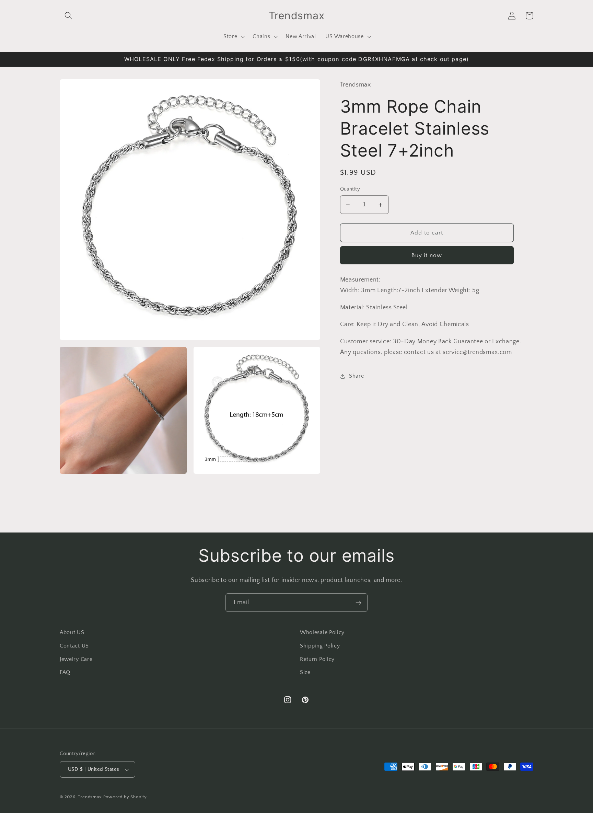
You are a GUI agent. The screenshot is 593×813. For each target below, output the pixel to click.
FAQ (65, 672)
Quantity (350, 189)
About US (72, 632)
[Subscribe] (358, 602)
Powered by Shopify (125, 796)
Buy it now (426, 255)
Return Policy (317, 659)
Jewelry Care (76, 659)
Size (305, 672)
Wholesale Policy (322, 632)
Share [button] (356, 376)
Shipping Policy (320, 646)
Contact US (74, 646)
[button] (68, 15)
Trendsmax (90, 796)
